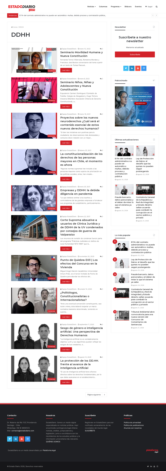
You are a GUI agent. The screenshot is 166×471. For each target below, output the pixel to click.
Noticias (90, 6)
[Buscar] (156, 6)
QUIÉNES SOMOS (53, 442)
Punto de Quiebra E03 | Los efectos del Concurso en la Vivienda (79, 263)
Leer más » (66, 70)
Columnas (103, 6)
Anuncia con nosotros (133, 428)
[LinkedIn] (131, 68)
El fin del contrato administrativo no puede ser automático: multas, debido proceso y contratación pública (62, 15)
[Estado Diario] (22, 8)
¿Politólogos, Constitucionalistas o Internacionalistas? (74, 296)
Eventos (138, 6)
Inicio (15, 27)
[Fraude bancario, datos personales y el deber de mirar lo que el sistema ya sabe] (124, 189)
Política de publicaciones (134, 425)
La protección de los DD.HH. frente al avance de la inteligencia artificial (79, 364)
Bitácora (128, 6)
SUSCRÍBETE (90, 431)
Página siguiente (94, 395)
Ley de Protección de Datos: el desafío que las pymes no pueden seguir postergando (145, 165)
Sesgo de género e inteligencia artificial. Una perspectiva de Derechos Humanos (81, 331)
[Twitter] (126, 68)
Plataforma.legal (49, 450)
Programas (115, 6)
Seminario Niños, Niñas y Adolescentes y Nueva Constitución (77, 86)
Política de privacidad (132, 422)
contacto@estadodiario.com (22, 431)
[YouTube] (137, 68)
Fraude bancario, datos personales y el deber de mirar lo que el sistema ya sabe (124, 202)
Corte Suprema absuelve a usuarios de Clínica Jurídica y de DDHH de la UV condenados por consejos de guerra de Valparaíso (81, 227)
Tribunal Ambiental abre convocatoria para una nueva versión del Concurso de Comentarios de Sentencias (142, 318)
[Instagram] (143, 68)
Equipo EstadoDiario (68, 49)
